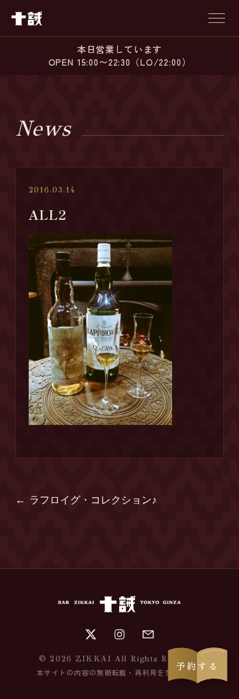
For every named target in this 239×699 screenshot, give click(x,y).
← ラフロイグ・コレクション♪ (86, 500)
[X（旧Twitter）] (91, 634)
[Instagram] (119, 634)
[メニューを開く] (217, 18)
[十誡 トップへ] (26, 18)
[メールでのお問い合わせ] (148, 634)
